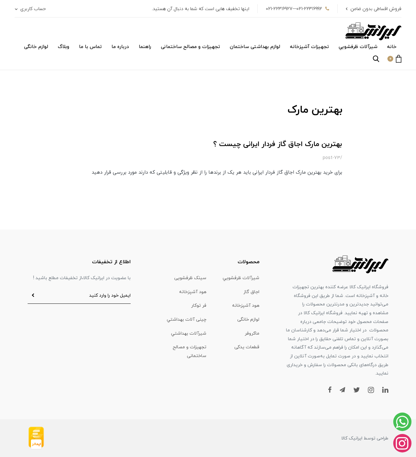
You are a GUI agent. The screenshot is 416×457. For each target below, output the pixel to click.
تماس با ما (90, 46)
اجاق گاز (251, 292)
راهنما (145, 46)
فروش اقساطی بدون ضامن (375, 9)
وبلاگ (63, 46)
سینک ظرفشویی (190, 278)
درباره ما (120, 46)
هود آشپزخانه (192, 292)
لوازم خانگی (36, 46)
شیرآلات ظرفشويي (358, 46)
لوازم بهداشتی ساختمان (255, 46)
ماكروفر (252, 333)
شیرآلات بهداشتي (188, 333)
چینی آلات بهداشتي (186, 319)
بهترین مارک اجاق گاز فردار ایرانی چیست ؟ (277, 144)
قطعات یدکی (246, 347)
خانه (391, 46)
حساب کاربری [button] (32, 9)
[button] (394, 59)
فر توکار (198, 306)
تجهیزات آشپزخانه (309, 46)
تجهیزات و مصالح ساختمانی (190, 46)
